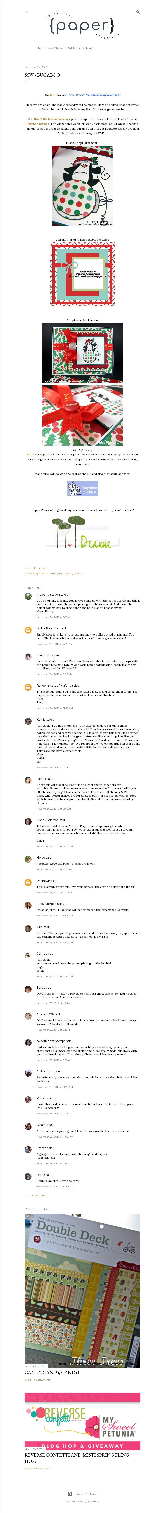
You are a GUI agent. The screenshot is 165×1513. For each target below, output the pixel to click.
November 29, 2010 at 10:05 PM (55, 1186)
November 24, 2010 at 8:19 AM (54, 617)
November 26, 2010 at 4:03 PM (55, 915)
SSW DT (78, 573)
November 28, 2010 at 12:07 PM (55, 1113)
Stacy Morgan (46, 904)
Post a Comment (36, 1195)
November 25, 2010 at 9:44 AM (54, 808)
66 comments (42, 1379)
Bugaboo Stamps (38, 124)
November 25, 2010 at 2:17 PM (54, 869)
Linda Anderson (48, 820)
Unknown (43, 881)
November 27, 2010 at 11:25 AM (54, 1003)
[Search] (138, 11)
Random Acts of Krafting (54, 685)
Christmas (51, 573)
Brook (41, 1175)
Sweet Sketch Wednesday (51, 119)
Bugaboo (32, 454)
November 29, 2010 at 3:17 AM (54, 1163)
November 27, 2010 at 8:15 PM (54, 1029)
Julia (40, 927)
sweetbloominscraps (51, 1041)
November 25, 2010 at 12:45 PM (55, 846)
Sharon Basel (46, 655)
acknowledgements (66, 48)
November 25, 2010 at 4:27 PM (54, 892)
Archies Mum (46, 1071)
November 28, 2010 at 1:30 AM (54, 1060)
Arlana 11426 (45, 1014)
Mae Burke (93, 1501)
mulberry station (48, 594)
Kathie (41, 719)
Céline (41, 953)
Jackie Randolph (48, 628)
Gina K (41, 1125)
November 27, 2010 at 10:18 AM (55, 976)
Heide (41, 857)
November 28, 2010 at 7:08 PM (55, 1136)
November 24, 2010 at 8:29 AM (55, 643)
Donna (41, 779)
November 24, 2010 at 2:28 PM (55, 767)
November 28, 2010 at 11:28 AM (55, 1086)
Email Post (40, 567)
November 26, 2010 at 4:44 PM (55, 942)
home (41, 48)
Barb (40, 987)
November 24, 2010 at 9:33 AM (54, 674)
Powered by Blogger (86, 1493)
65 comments (42, 1468)
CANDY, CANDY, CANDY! (52, 1372)
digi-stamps (65, 573)
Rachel (41, 1098)
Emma (41, 1148)
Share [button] (28, 567)
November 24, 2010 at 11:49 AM (55, 708)
